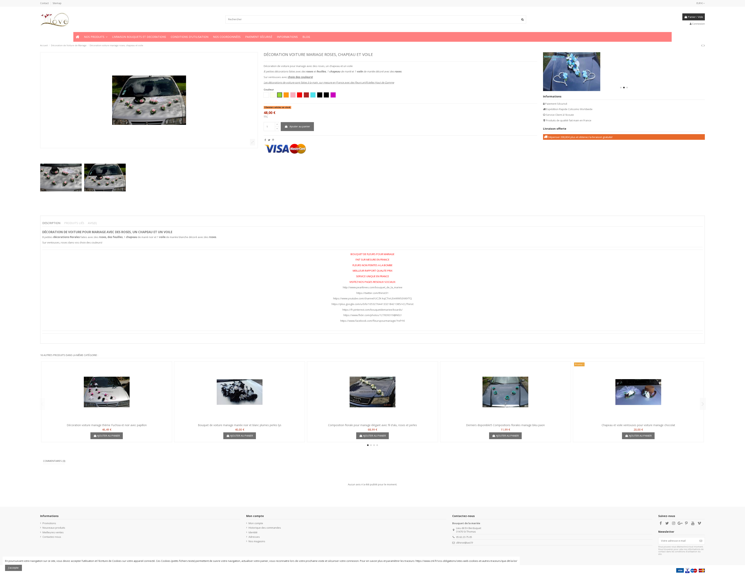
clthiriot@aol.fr (464, 542)
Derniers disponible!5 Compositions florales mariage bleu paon (505, 425)
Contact (44, 3)
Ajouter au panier (299, 126)
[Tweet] (269, 140)
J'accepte (13, 567)
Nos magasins (257, 541)
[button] (96, 37)
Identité (253, 532)
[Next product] (704, 45)
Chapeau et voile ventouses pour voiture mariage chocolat (638, 425)
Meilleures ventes (53, 532)
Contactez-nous (51, 537)
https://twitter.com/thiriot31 (372, 293)
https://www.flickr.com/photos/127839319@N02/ (372, 315)
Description (51, 223)
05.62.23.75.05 (464, 537)
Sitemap (57, 3)
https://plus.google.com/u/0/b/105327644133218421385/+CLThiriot (372, 304)
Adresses (254, 537)
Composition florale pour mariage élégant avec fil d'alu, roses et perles (372, 425)
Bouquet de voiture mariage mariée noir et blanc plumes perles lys (239, 425)
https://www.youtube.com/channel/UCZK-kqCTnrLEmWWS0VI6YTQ (372, 298)
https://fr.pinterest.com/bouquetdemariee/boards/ (372, 309)
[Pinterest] (273, 140)
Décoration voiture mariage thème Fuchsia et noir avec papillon (107, 425)
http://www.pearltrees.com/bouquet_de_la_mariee (372, 287)
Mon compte (256, 523)
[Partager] (265, 140)
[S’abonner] (701, 540)
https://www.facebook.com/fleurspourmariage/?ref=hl (372, 320)
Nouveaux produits (53, 527)
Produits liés (74, 223)
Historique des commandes (265, 527)
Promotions (49, 523)
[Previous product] (702, 45)
